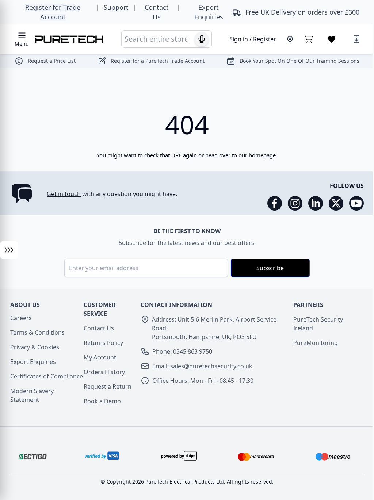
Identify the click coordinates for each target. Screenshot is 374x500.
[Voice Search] (201, 39)
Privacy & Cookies (34, 347)
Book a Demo (102, 401)
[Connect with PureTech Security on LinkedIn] (315, 203)
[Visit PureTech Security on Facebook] (274, 203)
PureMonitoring (315, 343)
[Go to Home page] (69, 39)
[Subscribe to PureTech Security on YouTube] (356, 203)
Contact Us (99, 328)
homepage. (263, 155)
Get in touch (64, 194)
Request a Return (107, 386)
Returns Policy (103, 343)
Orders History (104, 372)
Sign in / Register (252, 39)
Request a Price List (52, 60)
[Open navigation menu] (9, 250)
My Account (100, 357)
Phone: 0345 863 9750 (182, 351)
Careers (21, 318)
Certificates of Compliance (46, 376)
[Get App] (356, 39)
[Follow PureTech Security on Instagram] (295, 203)
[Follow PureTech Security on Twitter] (336, 203)
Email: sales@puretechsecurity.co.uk (202, 366)
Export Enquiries (33, 362)
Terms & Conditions (37, 332)
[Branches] (290, 39)
